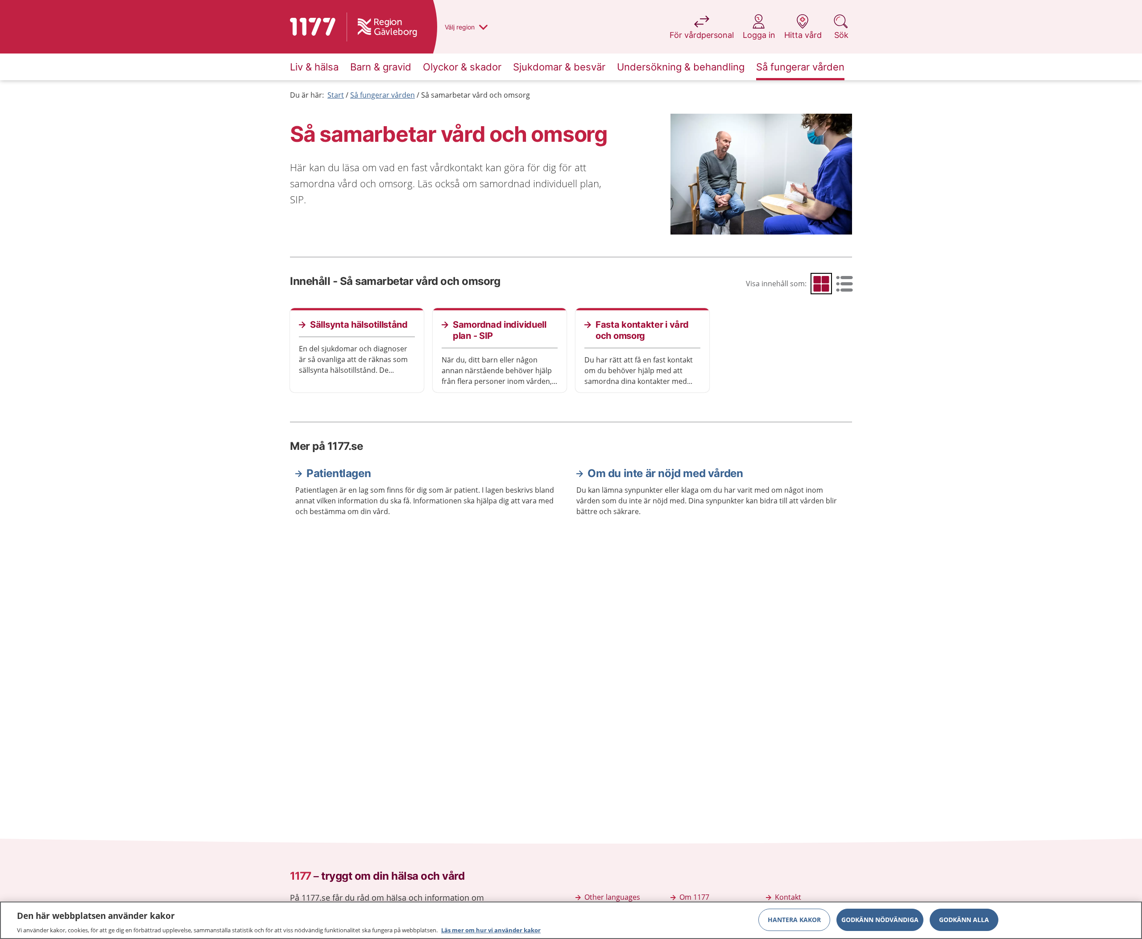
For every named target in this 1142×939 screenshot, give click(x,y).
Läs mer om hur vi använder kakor (491, 930)
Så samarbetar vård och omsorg (475, 95)
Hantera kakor (794, 919)
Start (335, 95)
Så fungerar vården (382, 95)
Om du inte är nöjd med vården (665, 473)
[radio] (821, 284)
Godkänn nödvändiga (880, 919)
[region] (571, 920)
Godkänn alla (964, 919)
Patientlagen (338, 473)
